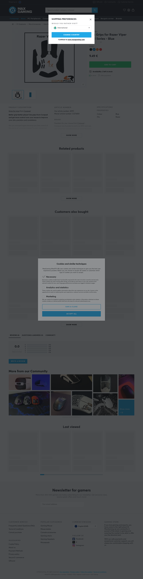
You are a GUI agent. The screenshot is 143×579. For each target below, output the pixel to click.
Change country (71, 35)
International (62, 28)
